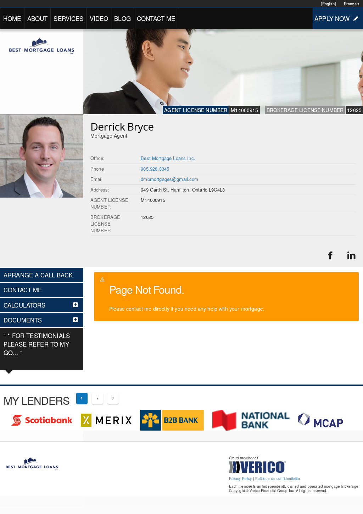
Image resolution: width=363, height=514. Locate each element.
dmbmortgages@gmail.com (169, 179)
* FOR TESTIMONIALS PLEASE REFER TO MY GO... (37, 344)
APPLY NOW (332, 18)
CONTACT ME (156, 18)
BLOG (122, 18)
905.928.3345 (155, 168)
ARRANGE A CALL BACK (38, 275)
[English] (328, 3)
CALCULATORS (25, 305)
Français (351, 3)
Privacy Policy (240, 478)
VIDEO (99, 18)
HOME (12, 18)
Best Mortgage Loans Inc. (168, 158)
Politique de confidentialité (277, 478)
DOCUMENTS (23, 320)
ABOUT (37, 18)
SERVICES (68, 18)
